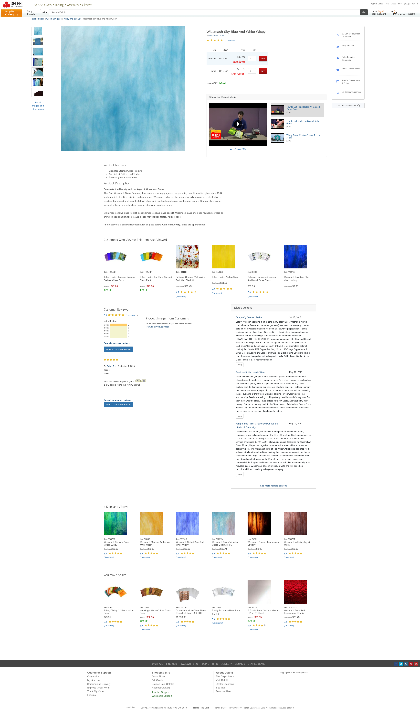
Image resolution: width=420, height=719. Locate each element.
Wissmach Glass (216, 35)
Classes (87, 5)
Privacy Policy (235, 707)
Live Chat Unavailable (346, 106)
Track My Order (95, 691)
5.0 (213, 289)
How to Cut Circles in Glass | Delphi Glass (303, 122)
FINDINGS (171, 663)
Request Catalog (161, 687)
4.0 (249, 626)
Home (196, 707)
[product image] (120, 257)
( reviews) (181, 296)
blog (240, 365)
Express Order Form (98, 687)
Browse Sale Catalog (163, 684)
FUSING (205, 663)
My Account (93, 680)
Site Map (220, 687)
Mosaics (73, 5)
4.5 (177, 292)
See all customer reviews (117, 343)
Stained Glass (42, 5)
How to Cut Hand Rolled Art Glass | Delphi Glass (303, 108)
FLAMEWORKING (189, 663)
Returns (91, 695)
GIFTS (215, 663)
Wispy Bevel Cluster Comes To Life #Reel (303, 136)
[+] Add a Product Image (157, 327)
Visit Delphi (222, 680)
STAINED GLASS (256, 663)
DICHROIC (157, 663)
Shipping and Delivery (99, 684)
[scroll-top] (415, 709)
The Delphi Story (225, 676)
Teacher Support (160, 692)
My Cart (205, 707)
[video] (238, 124)
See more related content (273, 485)
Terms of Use (223, 691)
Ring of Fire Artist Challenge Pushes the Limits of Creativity (257, 425)
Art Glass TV (238, 149)
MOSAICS (240, 663)
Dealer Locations (225, 684)
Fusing (59, 5)
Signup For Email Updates (294, 672)
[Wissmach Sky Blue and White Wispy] (38, 31)
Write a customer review (118, 349)
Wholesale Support (162, 695)
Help (387, 3)
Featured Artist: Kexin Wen (250, 372)
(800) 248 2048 (411, 3)
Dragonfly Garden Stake (249, 317)
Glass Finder (396, 3)
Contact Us (93, 676)
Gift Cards (379, 3)
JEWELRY (226, 663)
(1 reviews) (230, 40)
